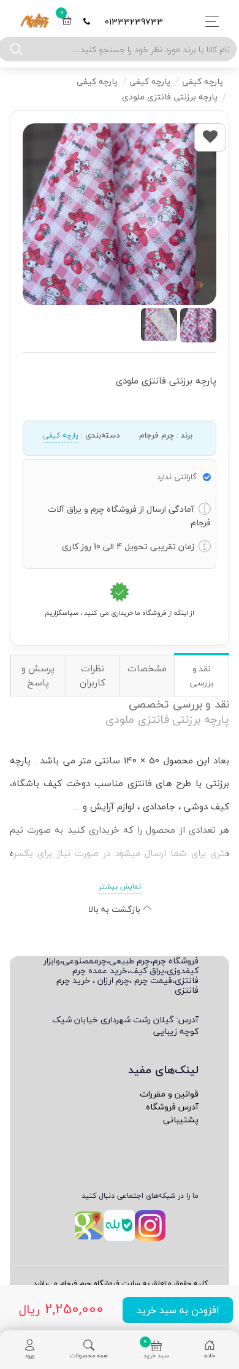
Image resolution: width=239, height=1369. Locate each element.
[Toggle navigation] (208, 21)
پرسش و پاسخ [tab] (38, 675)
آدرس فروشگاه (172, 1106)
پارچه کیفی (60, 435)
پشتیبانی (181, 1119)
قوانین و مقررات (169, 1093)
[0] (67, 21)
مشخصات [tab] (147, 668)
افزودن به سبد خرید (178, 1310)
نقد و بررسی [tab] (202, 675)
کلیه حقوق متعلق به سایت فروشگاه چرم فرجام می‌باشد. (119, 1283)
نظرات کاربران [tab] (92, 675)
